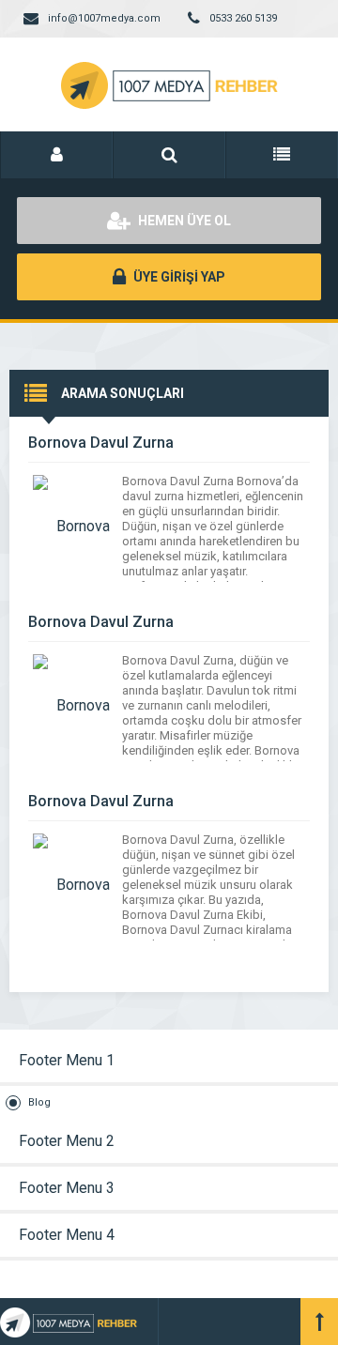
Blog (39, 1102)
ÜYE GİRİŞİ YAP (178, 276)
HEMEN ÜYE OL (183, 220)
